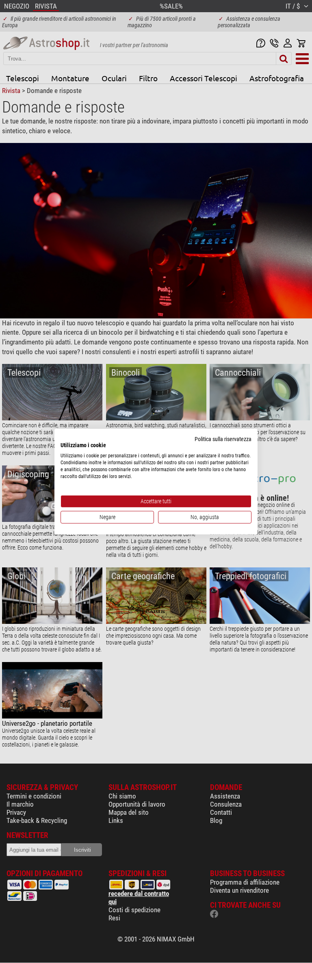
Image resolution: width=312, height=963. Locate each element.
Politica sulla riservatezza (223, 438)
